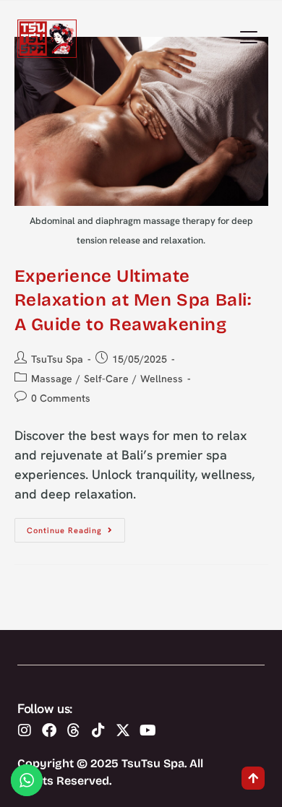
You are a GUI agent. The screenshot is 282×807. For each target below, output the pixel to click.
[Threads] (74, 730)
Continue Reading (76, 526)
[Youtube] (147, 730)
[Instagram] (24, 730)
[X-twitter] (123, 730)
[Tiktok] (98, 730)
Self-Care (106, 378)
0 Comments (60, 398)
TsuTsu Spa (57, 359)
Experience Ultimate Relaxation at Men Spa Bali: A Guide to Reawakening (133, 300)
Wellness (161, 378)
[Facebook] (49, 730)
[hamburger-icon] (248, 39)
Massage (51, 378)
